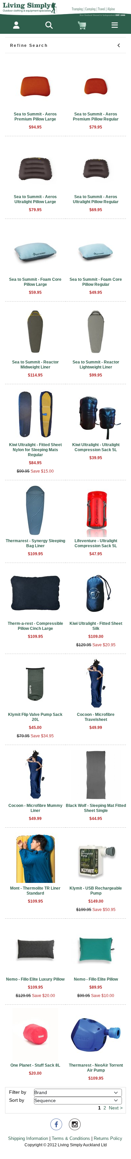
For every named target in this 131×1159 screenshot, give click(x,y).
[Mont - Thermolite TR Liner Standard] (35, 858)
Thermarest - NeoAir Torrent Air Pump (96, 1068)
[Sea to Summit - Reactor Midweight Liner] (35, 331)
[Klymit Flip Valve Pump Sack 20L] (35, 684)
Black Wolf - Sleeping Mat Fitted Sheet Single (96, 808)
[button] (49, 25)
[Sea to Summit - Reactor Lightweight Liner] (96, 331)
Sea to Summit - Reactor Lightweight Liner (96, 364)
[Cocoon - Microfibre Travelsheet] (96, 684)
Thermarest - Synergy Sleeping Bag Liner (35, 543)
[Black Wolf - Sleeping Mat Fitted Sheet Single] (96, 775)
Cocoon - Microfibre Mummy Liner (35, 808)
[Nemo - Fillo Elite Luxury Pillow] (35, 949)
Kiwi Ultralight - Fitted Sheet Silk (96, 626)
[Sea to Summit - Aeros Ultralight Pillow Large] (35, 166)
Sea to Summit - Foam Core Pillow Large (35, 282)
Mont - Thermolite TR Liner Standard (35, 891)
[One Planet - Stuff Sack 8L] (35, 1035)
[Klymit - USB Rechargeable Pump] (96, 858)
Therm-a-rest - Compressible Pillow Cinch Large (35, 626)
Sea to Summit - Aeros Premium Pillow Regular (96, 116)
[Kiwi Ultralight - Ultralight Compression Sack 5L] (96, 414)
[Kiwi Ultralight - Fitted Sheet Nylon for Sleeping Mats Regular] (35, 414)
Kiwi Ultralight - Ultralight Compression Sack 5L (96, 447)
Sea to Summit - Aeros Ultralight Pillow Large (35, 199)
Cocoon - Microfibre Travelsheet (96, 717)
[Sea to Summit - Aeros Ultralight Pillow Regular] (96, 166)
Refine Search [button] (29, 45)
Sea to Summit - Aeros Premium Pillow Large (35, 116)
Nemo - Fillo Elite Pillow (96, 979)
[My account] (16, 25)
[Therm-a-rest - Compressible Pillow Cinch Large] (35, 593)
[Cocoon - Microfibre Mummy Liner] (35, 775)
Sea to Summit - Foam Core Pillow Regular (96, 282)
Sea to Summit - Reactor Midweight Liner (35, 364)
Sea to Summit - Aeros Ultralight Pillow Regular (96, 199)
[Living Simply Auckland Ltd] (65, 8)
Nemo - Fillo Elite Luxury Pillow (35, 979)
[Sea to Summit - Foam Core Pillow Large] (35, 249)
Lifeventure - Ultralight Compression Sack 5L (96, 543)
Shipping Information (28, 1138)
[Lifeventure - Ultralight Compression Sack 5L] (96, 510)
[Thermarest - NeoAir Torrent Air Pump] (96, 1035)
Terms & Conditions (71, 1138)
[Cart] (82, 25)
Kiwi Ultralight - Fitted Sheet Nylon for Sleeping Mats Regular (35, 449)
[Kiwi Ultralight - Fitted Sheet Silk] (96, 593)
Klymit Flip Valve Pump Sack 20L (35, 717)
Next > (116, 1107)
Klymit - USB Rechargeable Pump (96, 891)
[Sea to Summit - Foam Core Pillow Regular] (96, 249)
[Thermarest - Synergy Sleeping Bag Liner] (35, 510)
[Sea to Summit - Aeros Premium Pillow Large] (35, 83)
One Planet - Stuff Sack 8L (35, 1065)
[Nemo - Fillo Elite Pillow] (96, 949)
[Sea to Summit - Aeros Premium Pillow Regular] (96, 83)
